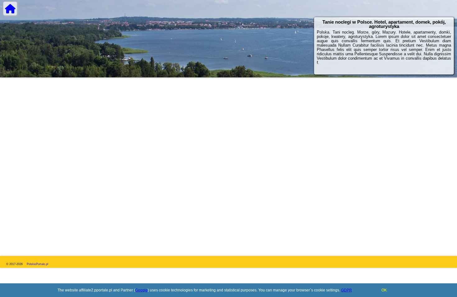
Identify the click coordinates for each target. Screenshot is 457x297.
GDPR (346, 290)
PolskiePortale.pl (37, 264)
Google (141, 290)
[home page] (10, 9)
